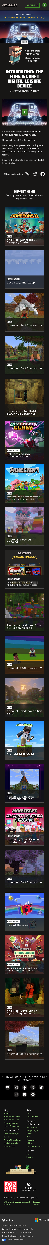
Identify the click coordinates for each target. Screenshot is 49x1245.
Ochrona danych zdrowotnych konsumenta (17, 1229)
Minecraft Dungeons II (12, 1117)
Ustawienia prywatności (15, 1240)
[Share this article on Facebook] (43, 174)
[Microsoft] (42, 1219)
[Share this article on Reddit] (35, 174)
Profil (28, 1154)
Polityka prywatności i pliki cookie (14, 1225)
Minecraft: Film (9, 1146)
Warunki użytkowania (9, 1232)
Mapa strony (31, 1140)
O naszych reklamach (9, 1236)
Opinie (29, 1137)
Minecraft (7, 1113)
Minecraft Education (11, 1126)
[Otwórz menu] (44, 5)
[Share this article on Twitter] (27, 174)
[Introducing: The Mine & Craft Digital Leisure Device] (24, 112)
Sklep (28, 1113)
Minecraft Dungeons (11, 1120)
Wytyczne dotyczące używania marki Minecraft (17, 1203)
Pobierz (29, 1143)
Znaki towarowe (25, 1232)
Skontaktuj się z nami (34, 1146)
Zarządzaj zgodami (36, 1203)
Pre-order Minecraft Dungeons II (23, 17)
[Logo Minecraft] (11, 5)
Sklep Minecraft (32, 1117)
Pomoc (29, 1134)
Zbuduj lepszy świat (11, 1143)
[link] (7, 1087)
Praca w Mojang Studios (12, 1140)
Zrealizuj (30, 1157)
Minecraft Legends (11, 1123)
